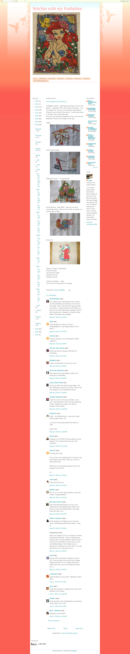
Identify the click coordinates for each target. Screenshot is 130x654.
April (38, 305)
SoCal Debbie (54, 299)
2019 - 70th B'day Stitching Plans (40, 80)
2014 (37, 121)
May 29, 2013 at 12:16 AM (58, 446)
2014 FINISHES (52, 78)
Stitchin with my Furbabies (57, 8)
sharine (52, 336)
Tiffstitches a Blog (92, 144)
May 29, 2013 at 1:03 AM (58, 475)
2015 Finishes (61, 78)
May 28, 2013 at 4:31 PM (58, 366)
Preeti (52, 436)
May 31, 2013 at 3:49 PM (58, 551)
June (38, 165)
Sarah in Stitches (56, 518)
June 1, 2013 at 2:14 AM (58, 582)
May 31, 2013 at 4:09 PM (58, 569)
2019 (37, 107)
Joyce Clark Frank (56, 382)
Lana (51, 555)
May (38, 169)
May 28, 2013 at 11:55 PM (58, 409)
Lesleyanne (54, 574)
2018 (37, 110)
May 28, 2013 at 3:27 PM (58, 356)
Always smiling (90, 150)
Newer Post (51, 628)
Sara (51, 321)
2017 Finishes (69, 78)
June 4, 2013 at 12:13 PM (58, 616)
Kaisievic (53, 413)
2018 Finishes (78, 78)
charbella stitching (91, 156)
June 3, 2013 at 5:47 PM (58, 606)
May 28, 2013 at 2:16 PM (58, 317)
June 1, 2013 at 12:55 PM (58, 594)
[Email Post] (69, 290)
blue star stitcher (56, 502)
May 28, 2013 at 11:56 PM (58, 432)
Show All (95, 167)
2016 (37, 116)
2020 (37, 104)
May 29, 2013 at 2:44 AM (58, 485)
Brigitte (52, 489)
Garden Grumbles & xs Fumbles (92, 129)
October (38, 142)
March (39, 310)
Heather (52, 598)
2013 (37, 124)
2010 (37, 335)
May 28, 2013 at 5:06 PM (58, 378)
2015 (37, 119)
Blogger (74, 651)
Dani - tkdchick (55, 610)
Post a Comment (53, 621)
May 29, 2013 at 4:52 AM (58, 514)
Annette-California (56, 397)
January (38, 323)
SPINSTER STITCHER (91, 109)
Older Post (79, 628)
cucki (51, 479)
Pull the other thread (57, 348)
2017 (37, 113)
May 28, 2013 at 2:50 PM (58, 344)
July (38, 160)
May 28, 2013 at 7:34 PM (58, 392)
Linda (90, 180)
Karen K (52, 450)
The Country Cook (92, 121)
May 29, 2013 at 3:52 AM (58, 497)
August (38, 155)
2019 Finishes (86, 78)
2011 (37, 332)
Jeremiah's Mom (92, 163)
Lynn (51, 586)
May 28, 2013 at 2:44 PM (58, 331)
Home (35, 78)
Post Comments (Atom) (70, 633)
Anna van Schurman (57, 370)
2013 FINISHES (42, 78)
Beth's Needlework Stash (92, 102)
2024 (37, 101)
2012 (37, 329)
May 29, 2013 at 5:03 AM (58, 528)
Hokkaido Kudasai (91, 115)
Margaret (53, 360)
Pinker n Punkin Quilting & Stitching (91, 136)
